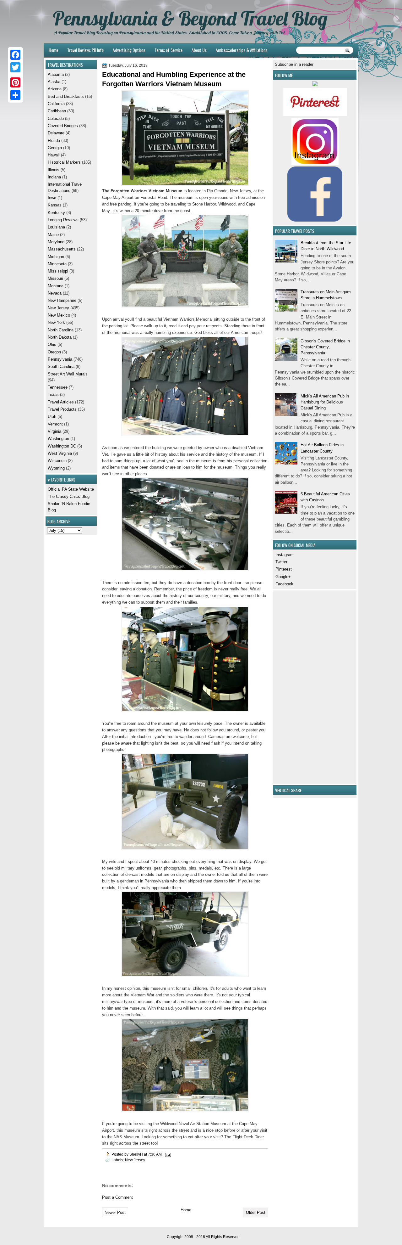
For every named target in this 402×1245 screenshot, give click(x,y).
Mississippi (58, 271)
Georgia (55, 147)
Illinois (53, 169)
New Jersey (135, 1160)
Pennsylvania (60, 359)
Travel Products (62, 409)
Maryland (56, 241)
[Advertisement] (293, 686)
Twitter (281, 562)
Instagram (284, 554)
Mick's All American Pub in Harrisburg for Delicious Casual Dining (325, 402)
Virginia (54, 431)
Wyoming (56, 468)
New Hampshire (62, 300)
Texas (53, 394)
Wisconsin (57, 460)
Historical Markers (64, 162)
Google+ (283, 576)
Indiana (54, 177)
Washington (58, 438)
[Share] (15, 95)
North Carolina (60, 330)
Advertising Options (129, 50)
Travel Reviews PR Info (85, 50)
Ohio (52, 344)
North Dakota (60, 337)
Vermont (55, 424)
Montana (55, 286)
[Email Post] (167, 1154)
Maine (53, 234)
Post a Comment (117, 1197)
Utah (52, 416)
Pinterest (283, 569)
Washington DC (62, 446)
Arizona (55, 89)
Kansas (55, 205)
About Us (199, 50)
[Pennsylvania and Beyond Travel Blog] (315, 114)
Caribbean (57, 111)
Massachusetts (62, 249)
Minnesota (57, 264)
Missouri (55, 278)
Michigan (56, 256)
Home (53, 50)
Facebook (284, 584)
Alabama (56, 74)
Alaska (54, 81)
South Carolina (61, 366)
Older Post (255, 1212)
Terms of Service (168, 50)
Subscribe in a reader (294, 64)
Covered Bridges (63, 125)
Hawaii (54, 155)
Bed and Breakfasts (66, 96)
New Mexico (59, 315)
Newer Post (115, 1212)
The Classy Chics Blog (69, 496)
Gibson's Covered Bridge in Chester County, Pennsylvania (325, 347)
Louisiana (56, 227)
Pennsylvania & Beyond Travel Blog (190, 18)
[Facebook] (15, 54)
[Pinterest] (15, 82)
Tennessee (58, 387)
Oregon (54, 352)
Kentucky (56, 212)
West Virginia (60, 453)
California (56, 103)
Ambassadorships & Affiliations (241, 50)
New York (56, 322)
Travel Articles (61, 402)
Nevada (55, 293)
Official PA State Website (71, 489)
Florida (54, 140)
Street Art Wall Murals (68, 374)
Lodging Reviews (63, 219)
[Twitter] (15, 67)
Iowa (52, 197)
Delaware (56, 133)
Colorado (56, 118)
